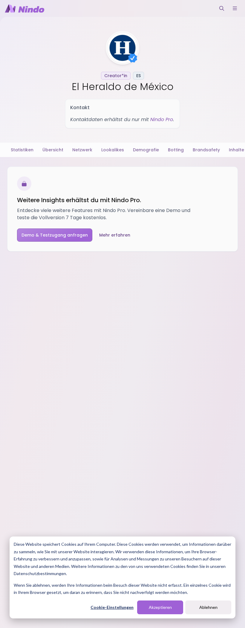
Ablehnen (208, 607)
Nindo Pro (161, 119)
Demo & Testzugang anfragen (55, 235)
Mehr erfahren (114, 235)
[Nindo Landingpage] (24, 8)
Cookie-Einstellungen (112, 607)
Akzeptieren (160, 607)
